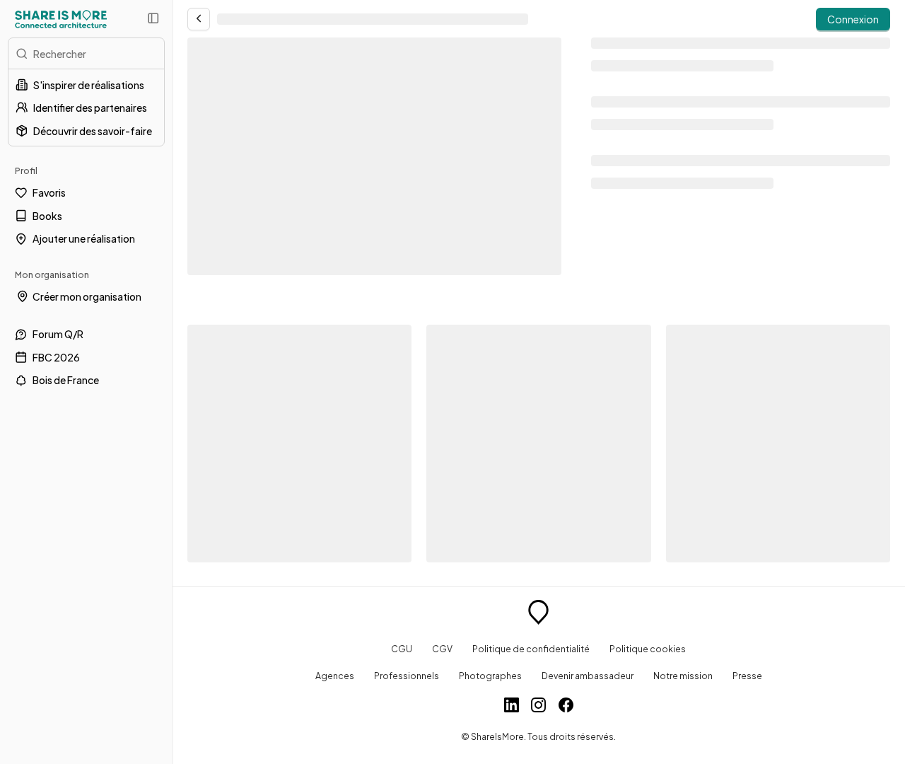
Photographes (490, 675)
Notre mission (683, 675)
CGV (442, 648)
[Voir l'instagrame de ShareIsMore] (538, 707)
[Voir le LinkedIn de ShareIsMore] (511, 707)
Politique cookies (647, 648)
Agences (334, 675)
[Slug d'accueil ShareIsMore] (538, 614)
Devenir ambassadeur (588, 675)
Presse (747, 675)
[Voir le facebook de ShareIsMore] (566, 707)
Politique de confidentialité (531, 648)
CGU (401, 648)
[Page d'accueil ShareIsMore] (61, 19)
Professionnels (406, 675)
